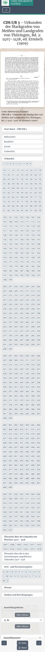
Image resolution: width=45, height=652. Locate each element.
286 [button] (16, 340)
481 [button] (27, 474)
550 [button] (10, 525)
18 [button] (40, 170)
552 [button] (21, 525)
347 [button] (32, 382)
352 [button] (21, 387)
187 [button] (21, 270)
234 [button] (38, 304)
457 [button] (10, 460)
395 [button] (27, 413)
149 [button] (4, 248)
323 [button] (16, 369)
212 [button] (32, 291)
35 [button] (35, 179)
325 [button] (27, 369)
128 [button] (4, 235)
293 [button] (16, 344)
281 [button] (27, 335)
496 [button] (32, 483)
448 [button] (38, 451)
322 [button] (10, 369)
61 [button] (31, 192)
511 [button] (27, 498)
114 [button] (4, 226)
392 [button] (10, 413)
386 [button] (16, 409)
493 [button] (16, 483)
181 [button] (27, 266)
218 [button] (27, 295)
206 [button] (38, 286)
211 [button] (27, 291)
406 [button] (38, 425)
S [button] (29, 576)
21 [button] (13, 174)
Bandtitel (8, 141)
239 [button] (27, 308)
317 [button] (21, 364)
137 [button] (16, 239)
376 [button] (38, 400)
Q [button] (22, 576)
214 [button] (4, 295)
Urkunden (9, 158)
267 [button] (27, 326)
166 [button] (21, 257)
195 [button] (27, 275)
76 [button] (17, 201)
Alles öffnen (22, 615)
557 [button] (10, 530)
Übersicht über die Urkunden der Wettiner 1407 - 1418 (20, 538)
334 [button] (38, 373)
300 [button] (4, 355)
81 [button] (40, 201)
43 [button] (31, 183)
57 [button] (13, 192)
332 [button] (27, 373)
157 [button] (10, 253)
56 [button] (9, 192)
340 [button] (32, 378)
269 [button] (38, 326)
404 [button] (27, 425)
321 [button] (4, 369)
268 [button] (32, 326)
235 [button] (4, 308)
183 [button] (38, 266)
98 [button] (35, 210)
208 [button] (10, 291)
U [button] (36, 576)
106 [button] (38, 217)
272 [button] (16, 331)
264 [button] (10, 326)
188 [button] (27, 270)
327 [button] (38, 369)
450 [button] (10, 456)
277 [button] (4, 335)
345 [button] (21, 382)
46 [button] (4, 188)
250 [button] (10, 317)
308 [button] (10, 360)
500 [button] (4, 494)
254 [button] (32, 317)
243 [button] (10, 313)
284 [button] (4, 340)
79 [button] (31, 201)
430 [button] (16, 442)
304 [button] (27, 355)
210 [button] (21, 291)
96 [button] (27, 210)
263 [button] (4, 326)
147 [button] (32, 244)
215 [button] (10, 295)
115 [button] (10, 226)
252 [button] (21, 317)
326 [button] (32, 369)
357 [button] (10, 391)
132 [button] (27, 235)
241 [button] (38, 308)
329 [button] (10, 373)
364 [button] (10, 396)
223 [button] (16, 300)
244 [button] (16, 313)
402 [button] (16, 425)
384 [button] (4, 409)
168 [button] (32, 257)
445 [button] (21, 451)
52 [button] (31, 188)
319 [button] (32, 364)
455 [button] (38, 456)
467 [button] (27, 465)
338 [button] (21, 378)
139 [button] (27, 239)
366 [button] (21, 396)
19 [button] (4, 174)
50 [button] (22, 188)
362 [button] (38, 391)
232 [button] (27, 304)
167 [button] (27, 257)
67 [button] (17, 197)
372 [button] (16, 400)
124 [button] (21, 230)
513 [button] (38, 498)
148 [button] (38, 244)
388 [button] (27, 409)
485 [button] (10, 478)
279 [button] (16, 335)
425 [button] (27, 438)
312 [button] (32, 360)
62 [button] (35, 192)
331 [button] (21, 373)
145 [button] (21, 244)
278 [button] (10, 335)
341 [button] (38, 378)
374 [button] (27, 400)
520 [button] (38, 503)
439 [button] (27, 447)
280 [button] (21, 335)
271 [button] (10, 331)
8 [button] (27, 163)
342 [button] (4, 382)
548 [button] (38, 521)
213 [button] (38, 291)
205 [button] (32, 286)
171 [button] (10, 262)
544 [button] (16, 521)
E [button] (19, 571)
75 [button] (13, 201)
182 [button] (32, 266)
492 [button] (10, 483)
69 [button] (27, 197)
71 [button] (35, 197)
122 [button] (10, 230)
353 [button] (27, 387)
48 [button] (13, 188)
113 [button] (38, 221)
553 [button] (27, 525)
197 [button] (38, 275)
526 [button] (32, 507)
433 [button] (32, 442)
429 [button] (10, 442)
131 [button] (21, 235)
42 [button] (27, 183)
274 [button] (27, 331)
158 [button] (16, 253)
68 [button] (22, 197)
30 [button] (13, 179)
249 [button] (4, 317)
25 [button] (31, 174)
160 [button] (27, 253)
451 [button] (16, 456)
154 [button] (32, 248)
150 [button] (10, 248)
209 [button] (16, 291)
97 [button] (31, 210)
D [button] (16, 571)
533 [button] (32, 512)
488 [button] (27, 478)
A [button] (3, 571)
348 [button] (38, 382)
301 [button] (10, 355)
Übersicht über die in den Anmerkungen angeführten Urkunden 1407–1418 (18, 556)
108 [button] (10, 221)
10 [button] (4, 170)
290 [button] (38, 340)
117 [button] (21, 226)
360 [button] (27, 391)
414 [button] (4, 434)
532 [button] (27, 512)
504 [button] (27, 494)
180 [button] (21, 266)
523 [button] (16, 507)
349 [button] (4, 387)
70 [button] (31, 197)
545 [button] (21, 521)
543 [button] (10, 521)
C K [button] (11, 571)
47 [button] (9, 188)
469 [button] (38, 465)
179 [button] (16, 266)
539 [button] (27, 516)
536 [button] (10, 516)
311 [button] (27, 360)
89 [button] (35, 206)
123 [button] (16, 230)
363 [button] (4, 396)
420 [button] (38, 434)
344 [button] (16, 382)
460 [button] (27, 460)
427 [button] (38, 438)
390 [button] (38, 409)
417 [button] (21, 434)
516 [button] (16, 503)
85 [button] (17, 206)
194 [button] (21, 275)
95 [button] (22, 210)
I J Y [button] (34, 571)
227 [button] (38, 300)
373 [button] (21, 400)
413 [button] (38, 429)
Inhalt (7, 146)
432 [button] (27, 442)
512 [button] (32, 498)
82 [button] (4, 206)
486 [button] (16, 478)
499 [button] (10, 487)
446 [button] (27, 451)
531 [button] (21, 512)
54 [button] (40, 188)
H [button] (30, 571)
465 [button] (16, 465)
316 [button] (16, 364)
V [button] (39, 576)
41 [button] (22, 183)
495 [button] (27, 483)
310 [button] (21, 360)
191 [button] (4, 275)
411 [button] (27, 429)
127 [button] (38, 230)
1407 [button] (5, 544)
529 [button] (10, 512)
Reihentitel (9, 137)
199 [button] (10, 279)
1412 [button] (39, 544)
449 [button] (4, 456)
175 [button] (32, 262)
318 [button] (27, 364)
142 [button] (4, 244)
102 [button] (16, 217)
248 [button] (38, 313)
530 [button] (16, 512)
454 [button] (32, 456)
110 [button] (21, 221)
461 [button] (32, 460)
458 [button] (16, 460)
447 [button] (32, 451)
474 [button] (27, 469)
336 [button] (10, 378)
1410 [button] (25, 544)
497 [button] (38, 483)
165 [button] (16, 257)
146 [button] (27, 244)
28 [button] (4, 179)
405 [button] (32, 425)
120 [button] (38, 226)
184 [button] (4, 270)
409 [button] (16, 429)
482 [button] (32, 474)
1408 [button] (12, 544)
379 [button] (16, 404)
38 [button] (9, 183)
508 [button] (10, 498)
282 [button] (32, 335)
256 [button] (4, 322)
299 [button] (10, 349)
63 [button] (40, 192)
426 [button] (32, 438)
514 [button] (4, 503)
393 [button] (16, 413)
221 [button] (4, 300)
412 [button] (32, 429)
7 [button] (23, 163)
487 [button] (21, 478)
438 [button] (21, 447)
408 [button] (10, 429)
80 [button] (35, 201)
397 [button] (38, 413)
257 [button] (10, 322)
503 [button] (21, 494)
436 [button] (10, 447)
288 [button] (27, 340)
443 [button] (10, 451)
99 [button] (40, 210)
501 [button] (10, 494)
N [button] (11, 576)
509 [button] (16, 498)
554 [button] (32, 525)
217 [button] (21, 295)
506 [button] (38, 494)
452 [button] (21, 456)
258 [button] (16, 322)
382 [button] (32, 404)
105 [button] (32, 217)
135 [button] (4, 239)
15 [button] (27, 170)
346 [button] (27, 382)
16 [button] (31, 170)
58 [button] (17, 192)
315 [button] (10, 364)
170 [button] (4, 262)
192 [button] (10, 275)
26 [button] (35, 174)
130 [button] (16, 235)
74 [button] (9, 201)
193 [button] (16, 275)
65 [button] (9, 197)
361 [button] (32, 391)
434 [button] (38, 442)
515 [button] (10, 503)
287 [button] (21, 340)
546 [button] (27, 521)
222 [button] (10, 300)
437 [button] (16, 447)
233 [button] (32, 304)
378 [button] (10, 404)
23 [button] (22, 174)
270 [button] (4, 331)
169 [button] (38, 257)
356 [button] (4, 391)
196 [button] (32, 275)
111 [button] (27, 221)
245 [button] (21, 313)
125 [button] (27, 230)
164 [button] (10, 257)
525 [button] (27, 507)
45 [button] (40, 183)
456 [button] (4, 460)
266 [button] (21, 326)
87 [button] (27, 206)
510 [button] (21, 498)
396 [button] (32, 413)
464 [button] (10, 465)
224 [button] (21, 300)
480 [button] (21, 474)
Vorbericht (9, 151)
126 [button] (32, 230)
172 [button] (16, 262)
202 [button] (16, 286)
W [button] (4, 580)
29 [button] (9, 179)
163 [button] (4, 257)
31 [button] (17, 179)
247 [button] (32, 313)
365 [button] (16, 396)
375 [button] (32, 400)
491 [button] (4, 483)
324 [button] (21, 369)
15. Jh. (7, 620)
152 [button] (21, 248)
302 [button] (16, 355)
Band (24, 647)
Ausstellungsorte (12, 638)
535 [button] (4, 516)
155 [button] (38, 248)
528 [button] (4, 512)
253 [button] (27, 317)
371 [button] (10, 400)
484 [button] (4, 478)
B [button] (7, 571)
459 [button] (21, 460)
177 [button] (4, 266)
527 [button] (38, 507)
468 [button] (32, 465)
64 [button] (4, 197)
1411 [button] (32, 544)
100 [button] (4, 217)
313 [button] (38, 360)
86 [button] (22, 206)
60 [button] (27, 192)
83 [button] (9, 206)
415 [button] (10, 434)
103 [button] (21, 217)
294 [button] (21, 344)
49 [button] (17, 188)
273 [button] (21, 331)
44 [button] (35, 183)
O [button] (15, 576)
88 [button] (31, 206)
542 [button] (4, 521)
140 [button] (32, 239)
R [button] (25, 576)
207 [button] (4, 291)
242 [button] (4, 313)
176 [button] (38, 262)
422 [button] (10, 438)
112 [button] (32, 221)
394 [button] (21, 413)
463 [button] (4, 465)
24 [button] (27, 174)
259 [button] (21, 322)
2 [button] (7, 163)
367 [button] (27, 396)
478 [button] (10, 474)
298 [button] (4, 349)
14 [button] (22, 170)
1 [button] (3, 163)
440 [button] (32, 447)
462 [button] (38, 460)
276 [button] (38, 331)
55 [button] (4, 192)
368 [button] (32, 396)
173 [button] (21, 262)
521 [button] (4, 507)
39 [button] (13, 183)
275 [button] (32, 331)
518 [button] (27, 503)
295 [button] (27, 344)
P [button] (18, 576)
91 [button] (4, 210)
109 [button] (16, 221)
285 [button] (10, 340)
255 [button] (38, 317)
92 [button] (9, 210)
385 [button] (10, 409)
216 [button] (16, 295)
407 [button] (4, 429)
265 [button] (16, 326)
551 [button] (16, 525)
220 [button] (38, 295)
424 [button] (21, 438)
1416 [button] (25, 549)
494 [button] (21, 483)
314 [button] (4, 364)
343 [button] (10, 382)
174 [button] (27, 262)
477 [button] (4, 474)
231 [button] (21, 304)
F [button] (22, 571)
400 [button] (4, 425)
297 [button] (38, 344)
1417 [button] (32, 549)
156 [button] (4, 253)
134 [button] (38, 235)
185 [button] (10, 270)
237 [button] (16, 308)
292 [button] (10, 344)
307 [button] (4, 360)
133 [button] (32, 235)
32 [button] (22, 179)
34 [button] (31, 179)
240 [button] (32, 308)
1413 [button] (5, 549)
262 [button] (38, 322)
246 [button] (27, 313)
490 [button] (38, 478)
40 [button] (17, 183)
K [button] (39, 571)
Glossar (8, 587)
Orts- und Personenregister (18, 567)
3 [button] (10, 163)
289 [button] (32, 340)
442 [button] (4, 451)
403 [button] (21, 425)
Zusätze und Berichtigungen (18, 595)
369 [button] (38, 396)
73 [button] (4, 201)
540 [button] (32, 516)
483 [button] (38, 474)
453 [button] (27, 456)
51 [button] (27, 188)
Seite (24, 643)
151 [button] (16, 248)
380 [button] (21, 404)
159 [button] (21, 253)
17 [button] (35, 170)
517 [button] (21, 503)
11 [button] (9, 170)
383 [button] (38, 404)
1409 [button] (18, 544)
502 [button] (16, 494)
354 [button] (32, 387)
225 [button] (27, 300)
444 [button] (16, 451)
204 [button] (27, 286)
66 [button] (13, 197)
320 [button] (38, 364)
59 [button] (22, 192)
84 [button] (13, 206)
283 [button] (38, 335)
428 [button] (4, 442)
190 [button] (38, 270)
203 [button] (21, 286)
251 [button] (16, 317)
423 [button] (16, 438)
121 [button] (4, 230)
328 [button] (4, 373)
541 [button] (38, 516)
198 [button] (4, 279)
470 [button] (4, 469)
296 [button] (32, 344)
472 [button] (16, 469)
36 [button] (40, 179)
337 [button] (16, 378)
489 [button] (32, 478)
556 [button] (4, 530)
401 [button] (10, 425)
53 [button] (35, 188)
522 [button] (10, 507)
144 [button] (16, 244)
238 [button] (21, 308)
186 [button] (16, 270)
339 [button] (27, 378)
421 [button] (4, 438)
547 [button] (32, 521)
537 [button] (16, 516)
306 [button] (38, 355)
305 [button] (32, 355)
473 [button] (21, 469)
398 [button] (4, 418)
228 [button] (4, 304)
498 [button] (4, 487)
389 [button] (32, 409)
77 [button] (22, 201)
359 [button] (21, 391)
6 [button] (20, 163)
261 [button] (32, 322)
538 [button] (21, 516)
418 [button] (27, 434)
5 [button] (17, 163)
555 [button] (38, 525)
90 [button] (40, 206)
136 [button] (10, 239)
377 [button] (4, 404)
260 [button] (27, 322)
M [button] (7, 576)
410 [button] (21, 429)
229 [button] (10, 304)
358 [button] (16, 391)
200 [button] (4, 286)
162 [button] (38, 253)
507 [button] (4, 498)
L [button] (3, 576)
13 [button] (17, 170)
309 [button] (16, 360)
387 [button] (21, 409)
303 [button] (21, 355)
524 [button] (21, 507)
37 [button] (4, 183)
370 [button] (4, 400)
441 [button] (38, 447)
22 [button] (17, 174)
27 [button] (40, 174)
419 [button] (32, 434)
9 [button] (30, 163)
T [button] (32, 576)
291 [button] (4, 344)
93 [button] (13, 210)
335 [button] (4, 378)
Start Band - (15, 129)
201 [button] (10, 286)
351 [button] (16, 387)
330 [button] (16, 373)
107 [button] (4, 221)
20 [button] (9, 174)
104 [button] (27, 217)
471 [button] (10, 469)
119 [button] (32, 226)
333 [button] (32, 373)
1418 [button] (39, 549)
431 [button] (21, 442)
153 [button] (27, 248)
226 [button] (32, 300)
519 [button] (32, 503)
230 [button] (16, 304)
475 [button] (32, 469)
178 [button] (10, 266)
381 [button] (27, 404)
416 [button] (16, 434)
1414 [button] (12, 549)
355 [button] (38, 387)
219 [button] (32, 295)
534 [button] (38, 512)
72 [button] (40, 197)
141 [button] (38, 239)
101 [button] (10, 217)
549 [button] (4, 525)
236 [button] (10, 308)
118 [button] (27, 226)
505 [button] (32, 494)
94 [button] (17, 210)
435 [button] (4, 447)
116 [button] (16, 226)
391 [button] (4, 413)
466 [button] (21, 465)
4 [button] (13, 163)
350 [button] (10, 387)
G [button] (26, 571)
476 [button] (38, 469)
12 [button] (13, 170)
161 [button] (32, 253)
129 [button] (10, 235)
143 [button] (10, 244)
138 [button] (21, 239)
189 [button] (32, 270)
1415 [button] (18, 549)
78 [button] (27, 201)
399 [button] (10, 418)
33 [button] (27, 179)
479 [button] (16, 474)
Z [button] (7, 580)
